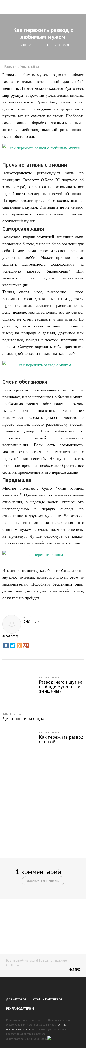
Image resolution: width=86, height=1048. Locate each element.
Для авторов (16, 999)
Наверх (74, 970)
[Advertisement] (43, 805)
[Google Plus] (26, 645)
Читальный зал (30, 66)
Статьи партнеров (47, 999)
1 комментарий (38, 871)
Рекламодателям (20, 1009)
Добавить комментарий (43, 881)
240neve (31, 621)
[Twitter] (12, 645)
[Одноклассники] (19, 645)
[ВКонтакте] (6, 645)
